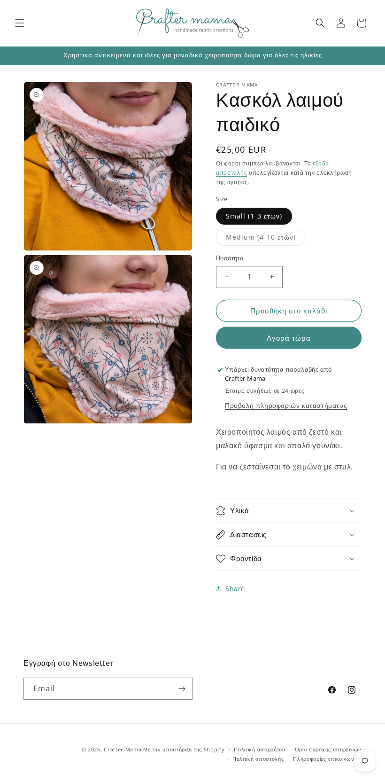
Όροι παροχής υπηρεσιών (328, 749)
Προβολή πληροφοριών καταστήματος (286, 405)
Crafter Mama (122, 749)
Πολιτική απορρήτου (259, 749)
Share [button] (235, 588)
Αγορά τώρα (289, 338)
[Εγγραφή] (181, 689)
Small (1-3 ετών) (254, 215)
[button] (19, 23)
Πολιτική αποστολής (258, 758)
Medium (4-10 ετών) (266, 239)
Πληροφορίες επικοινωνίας (327, 758)
